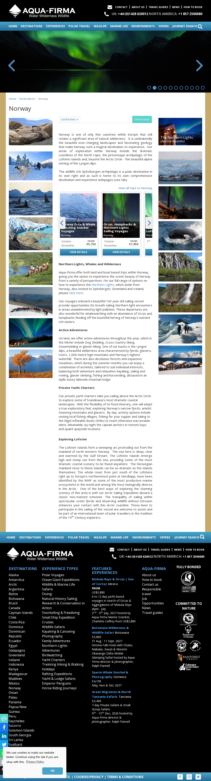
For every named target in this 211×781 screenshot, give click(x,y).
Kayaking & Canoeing (58, 631)
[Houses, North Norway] (180, 167)
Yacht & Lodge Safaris (59, 678)
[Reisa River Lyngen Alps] (180, 266)
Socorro (15, 725)
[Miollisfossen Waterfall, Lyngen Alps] (180, 298)
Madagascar (18, 674)
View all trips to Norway (135, 188)
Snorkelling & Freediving (61, 612)
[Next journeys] (149, 223)
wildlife (100, 26)
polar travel (79, 26)
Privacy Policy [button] (35, 761)
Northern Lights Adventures (54, 648)
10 (197, 88)
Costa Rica (17, 622)
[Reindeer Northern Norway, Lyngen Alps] (31, 301)
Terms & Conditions (125, 777)
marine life (119, 26)
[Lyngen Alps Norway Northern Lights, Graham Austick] (31, 332)
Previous (12, 64)
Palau (13, 697)
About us (149, 575)
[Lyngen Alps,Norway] (31, 363)
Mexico (14, 683)
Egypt (13, 645)
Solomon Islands (21, 730)
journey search (185, 26)
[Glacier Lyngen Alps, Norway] (31, 233)
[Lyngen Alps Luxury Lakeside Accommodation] (180, 360)
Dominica (16, 627)
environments (143, 26)
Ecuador (15, 641)
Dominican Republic (17, 633)
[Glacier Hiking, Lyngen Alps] (180, 329)
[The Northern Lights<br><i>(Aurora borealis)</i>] (180, 131)
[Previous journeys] (62, 223)
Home (12, 99)
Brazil (13, 603)
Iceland (14, 660)
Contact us (150, 584)
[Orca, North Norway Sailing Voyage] (31, 198)
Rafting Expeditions (57, 674)
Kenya (13, 669)
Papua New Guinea (17, 709)
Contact (121, 7)
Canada (14, 608)
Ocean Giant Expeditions (61, 579)
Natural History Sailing (59, 598)
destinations (31, 26)
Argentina (16, 589)
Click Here (76, 293)
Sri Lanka (16, 740)
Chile (12, 617)
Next (199, 64)
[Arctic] (31, 131)
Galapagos (17, 650)
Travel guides (152, 612)
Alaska (14, 575)
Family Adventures (56, 641)
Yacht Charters (53, 660)
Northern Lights (103, 285)
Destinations (27, 99)
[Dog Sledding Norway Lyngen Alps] (31, 166)
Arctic (13, 584)
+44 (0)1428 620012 (133, 14)
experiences (55, 26)
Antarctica (16, 579)
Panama (15, 702)
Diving (47, 594)
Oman (13, 692)
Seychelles (17, 721)
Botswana (16, 598)
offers (163, 26)
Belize (13, 594)
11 (203, 88)
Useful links (68, 119)
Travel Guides (158, 7)
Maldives (15, 678)
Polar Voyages (53, 575)
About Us (138, 7)
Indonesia (16, 664)
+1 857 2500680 (190, 14)
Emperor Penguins (56, 683)
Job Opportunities (153, 601)
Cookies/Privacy (88, 777)
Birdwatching (52, 655)
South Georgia (20, 735)
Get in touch (142, 119)
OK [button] (53, 770)
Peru (12, 716)
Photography (52, 636)
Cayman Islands (21, 612)
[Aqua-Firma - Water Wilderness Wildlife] (42, 10)
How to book (193, 7)
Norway (15, 688)
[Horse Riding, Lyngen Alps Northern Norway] (31, 268)
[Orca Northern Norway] (180, 235)
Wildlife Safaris (53, 627)
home (13, 26)
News (175, 7)
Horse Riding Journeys (59, 688)
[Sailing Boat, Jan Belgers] (180, 202)
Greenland (17, 655)
